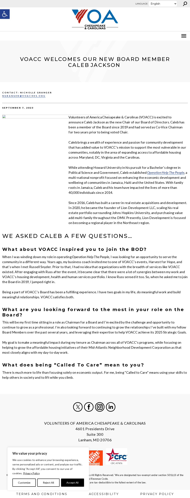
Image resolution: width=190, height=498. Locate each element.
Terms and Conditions (41, 494)
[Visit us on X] (78, 407)
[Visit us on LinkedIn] (110, 407)
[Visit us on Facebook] (89, 407)
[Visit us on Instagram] (99, 407)
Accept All (72, 482)
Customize (24, 482)
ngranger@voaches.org (23, 95)
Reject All (48, 482)
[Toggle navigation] (5, 36)
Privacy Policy (31, 473)
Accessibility (104, 494)
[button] (5, 14)
